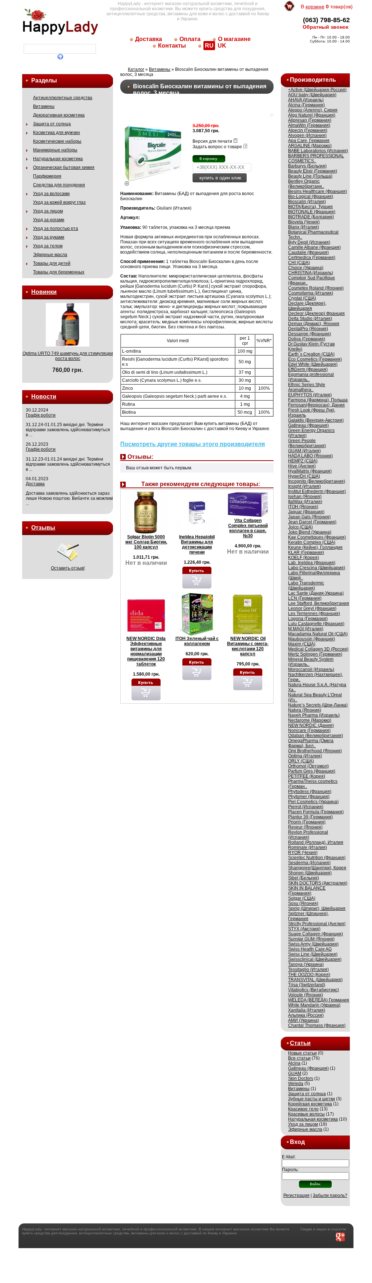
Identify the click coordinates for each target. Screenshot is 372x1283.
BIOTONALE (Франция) (311, 211)
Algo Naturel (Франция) (311, 115)
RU (209, 46)
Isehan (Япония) (305, 496)
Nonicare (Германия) (309, 730)
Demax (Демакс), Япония (313, 323)
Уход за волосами (51, 193)
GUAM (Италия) (304, 450)
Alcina (294, 1063)
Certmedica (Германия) (311, 257)
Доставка (148, 39)
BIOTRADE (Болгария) (311, 216)
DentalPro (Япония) (308, 328)
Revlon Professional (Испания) (308, 835)
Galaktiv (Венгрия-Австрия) (316, 420)
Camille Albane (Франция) (314, 247)
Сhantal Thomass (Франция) (316, 1025)
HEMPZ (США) (303, 461)
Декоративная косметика (59, 115)
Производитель (313, 80)
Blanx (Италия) (303, 227)
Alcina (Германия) (306, 105)
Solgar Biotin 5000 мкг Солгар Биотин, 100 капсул (146, 542)
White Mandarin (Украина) (314, 1005)
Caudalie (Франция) (308, 252)
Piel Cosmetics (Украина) (313, 801)
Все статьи (299, 1058)
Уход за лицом (48, 211)
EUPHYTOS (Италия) (310, 394)
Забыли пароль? (330, 1195)
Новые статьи (302, 1053)
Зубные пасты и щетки (311, 1098)
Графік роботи (41, 415)
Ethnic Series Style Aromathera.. (306, 387)
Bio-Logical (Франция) (310, 196)
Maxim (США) (301, 644)
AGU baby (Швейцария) (312, 94)
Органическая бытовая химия (63, 167)
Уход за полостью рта (55, 228)
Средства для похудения (59, 184)
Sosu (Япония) (303, 903)
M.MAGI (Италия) (305, 628)
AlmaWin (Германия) (309, 125)
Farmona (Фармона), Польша (318, 399)
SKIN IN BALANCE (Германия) (307, 891)
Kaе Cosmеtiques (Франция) (317, 537)
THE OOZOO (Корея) (309, 974)
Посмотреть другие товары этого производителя (192, 444)
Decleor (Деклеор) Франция (316, 313)
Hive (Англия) (302, 466)
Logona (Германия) (308, 618)
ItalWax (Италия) (305, 501)
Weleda (295, 1083)
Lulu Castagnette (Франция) (316, 623)
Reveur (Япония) (305, 827)
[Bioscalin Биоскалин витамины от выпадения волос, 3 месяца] (153, 182)
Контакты (172, 46)
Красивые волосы (306, 1114)
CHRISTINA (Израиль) (310, 272)
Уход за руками (48, 237)
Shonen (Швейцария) (310, 872)
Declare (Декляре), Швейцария (307, 306)
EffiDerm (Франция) (308, 369)
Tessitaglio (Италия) (308, 969)
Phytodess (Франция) (309, 791)
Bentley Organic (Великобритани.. (306, 184)
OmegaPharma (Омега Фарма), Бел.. (310, 743)
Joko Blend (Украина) (309, 532)
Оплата (190, 39)
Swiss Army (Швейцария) (313, 944)
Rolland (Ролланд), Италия (315, 842)
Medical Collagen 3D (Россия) (318, 649)
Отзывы (43, 528)
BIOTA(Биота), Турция (310, 206)
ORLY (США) (301, 761)
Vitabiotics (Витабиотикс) (313, 989)
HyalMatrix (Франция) (310, 471)
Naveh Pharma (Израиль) (314, 715)
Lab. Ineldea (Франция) (311, 562)
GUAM (294, 1073)
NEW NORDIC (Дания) (311, 725)
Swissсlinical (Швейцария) (314, 959)
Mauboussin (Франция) (311, 639)
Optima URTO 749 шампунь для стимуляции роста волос (68, 356)
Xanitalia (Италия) (306, 1010)
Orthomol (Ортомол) (308, 766)
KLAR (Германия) (306, 552)
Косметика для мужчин (56, 132)
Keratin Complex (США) (311, 542)
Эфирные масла (50, 254)
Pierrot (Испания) (305, 806)
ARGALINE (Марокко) (310, 145)
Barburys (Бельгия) (307, 166)
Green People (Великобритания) (307, 443)
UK (222, 46)
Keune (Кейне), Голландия (315, 547)
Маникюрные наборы (55, 150)
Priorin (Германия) (307, 822)
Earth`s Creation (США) (311, 354)
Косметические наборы (57, 141)
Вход (297, 1142)
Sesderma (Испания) (309, 862)
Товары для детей (51, 263)
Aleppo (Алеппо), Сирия (312, 110)
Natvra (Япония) (304, 710)
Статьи (300, 1043)
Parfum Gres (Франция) (311, 771)
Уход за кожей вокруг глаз (59, 202)
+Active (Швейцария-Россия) (317, 89)
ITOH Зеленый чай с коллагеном (197, 641)
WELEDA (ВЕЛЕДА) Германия (318, 1000)
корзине (315, 6)
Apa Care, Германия (308, 140)
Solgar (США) (301, 898)
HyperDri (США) (304, 476)
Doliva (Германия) (306, 338)
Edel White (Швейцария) (312, 364)
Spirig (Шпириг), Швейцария (316, 908)
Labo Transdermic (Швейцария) (306, 585)
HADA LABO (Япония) (310, 455)
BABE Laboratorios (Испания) (318, 150)
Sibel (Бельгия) (303, 878)
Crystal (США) (302, 298)
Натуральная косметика (58, 158)
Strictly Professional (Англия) (316, 923)
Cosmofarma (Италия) (310, 293)
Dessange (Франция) (309, 333)
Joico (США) (300, 527)
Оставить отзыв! (68, 568)
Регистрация (296, 1195)
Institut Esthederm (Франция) (317, 491)
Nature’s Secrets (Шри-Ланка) (318, 705)
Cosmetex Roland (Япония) (316, 288)
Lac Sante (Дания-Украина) (316, 593)
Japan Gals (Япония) (309, 516)
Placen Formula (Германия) (316, 811)
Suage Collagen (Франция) (315, 933)
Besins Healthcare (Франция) (317, 191)
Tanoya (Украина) (306, 964)
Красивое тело (303, 1109)
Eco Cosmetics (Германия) (315, 359)
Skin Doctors (300, 1078)
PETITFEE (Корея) (306, 776)
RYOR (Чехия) (303, 852)
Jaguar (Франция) (306, 511)
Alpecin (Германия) (307, 130)
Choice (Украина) (305, 267)
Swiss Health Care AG (310, 949)
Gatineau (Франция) (308, 425)
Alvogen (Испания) (307, 135)
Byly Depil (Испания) (309, 242)
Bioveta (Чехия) (304, 221)
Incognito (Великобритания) (316, 481)
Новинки (44, 292)
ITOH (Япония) (303, 506)
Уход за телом (47, 245)
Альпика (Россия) (306, 1015)
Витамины (43, 106)
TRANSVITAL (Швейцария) (315, 979)
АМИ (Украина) (303, 1020)
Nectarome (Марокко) (309, 720)
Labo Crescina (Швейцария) (316, 567)
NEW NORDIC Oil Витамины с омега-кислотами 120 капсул (247, 646)
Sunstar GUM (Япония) (311, 939)
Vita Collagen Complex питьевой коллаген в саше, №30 (248, 528)
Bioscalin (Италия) (307, 201)
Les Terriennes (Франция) (314, 613)
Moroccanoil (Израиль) (311, 669)
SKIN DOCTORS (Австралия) (317, 883)
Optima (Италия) (305, 755)
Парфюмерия (47, 176)
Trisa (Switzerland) (306, 984)
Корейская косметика (310, 1103)
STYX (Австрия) (304, 928)
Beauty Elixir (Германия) (312, 171)
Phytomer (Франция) (308, 796)
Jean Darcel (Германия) (312, 522)
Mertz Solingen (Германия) (315, 654)
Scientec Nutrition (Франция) (316, 857)
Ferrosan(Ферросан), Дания (316, 405)
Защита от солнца (52, 123)
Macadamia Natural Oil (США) (318, 633)
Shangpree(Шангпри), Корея (317, 867)
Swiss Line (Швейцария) (312, 954)
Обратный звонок (325, 27)
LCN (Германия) (305, 598)
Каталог (136, 69)
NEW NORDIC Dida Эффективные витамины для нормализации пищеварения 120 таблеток (146, 651)
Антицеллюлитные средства (62, 97)
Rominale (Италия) (307, 847)
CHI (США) (299, 262)
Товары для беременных (58, 272)
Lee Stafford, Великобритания (318, 603)
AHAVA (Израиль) (306, 99)
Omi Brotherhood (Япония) (315, 750)
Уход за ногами (48, 219)
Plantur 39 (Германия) (310, 816)
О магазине (234, 39)
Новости (43, 396)
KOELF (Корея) (303, 557)
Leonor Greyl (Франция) (312, 608)
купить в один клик (219, 178)
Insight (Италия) (304, 486)
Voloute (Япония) (305, 994)
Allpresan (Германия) (309, 120)
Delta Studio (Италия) (310, 318)
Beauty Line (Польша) (310, 176)
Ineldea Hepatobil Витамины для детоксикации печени (197, 544)
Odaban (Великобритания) (315, 735)
